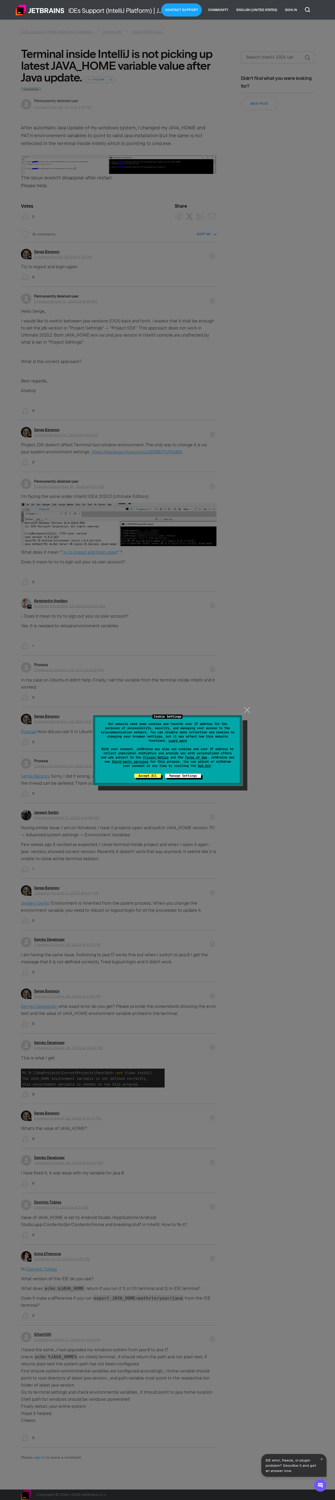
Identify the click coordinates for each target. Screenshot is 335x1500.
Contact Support (181, 10)
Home (40, 10)
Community (218, 10)
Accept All (147, 776)
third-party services (130, 762)
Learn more (178, 741)
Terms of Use (196, 757)
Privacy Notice (156, 757)
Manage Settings (183, 776)
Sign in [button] (291, 10)
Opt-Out (204, 766)
